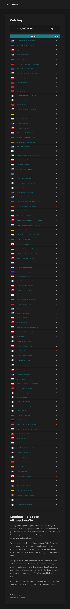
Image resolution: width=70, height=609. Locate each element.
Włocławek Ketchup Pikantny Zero (27, 73)
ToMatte (12, 4)
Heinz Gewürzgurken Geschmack (26, 248)
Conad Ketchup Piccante (24, 504)
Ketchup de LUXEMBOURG (25, 132)
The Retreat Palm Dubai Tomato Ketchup (29, 155)
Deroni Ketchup (21, 379)
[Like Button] (52, 29)
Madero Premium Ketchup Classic (27, 424)
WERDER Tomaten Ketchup (25, 239)
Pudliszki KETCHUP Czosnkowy (26, 332)
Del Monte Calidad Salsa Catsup (26, 95)
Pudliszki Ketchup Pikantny (25, 346)
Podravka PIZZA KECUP (24, 128)
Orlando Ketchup (22, 466)
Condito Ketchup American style (26, 40)
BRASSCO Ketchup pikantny (25, 388)
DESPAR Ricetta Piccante (24, 355)
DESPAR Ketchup (22, 471)
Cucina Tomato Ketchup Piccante (27, 281)
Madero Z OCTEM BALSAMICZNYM (27, 253)
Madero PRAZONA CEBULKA (25, 258)
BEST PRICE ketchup (23, 313)
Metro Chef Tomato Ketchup (25, 45)
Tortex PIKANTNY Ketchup (24, 263)
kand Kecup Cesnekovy (23, 54)
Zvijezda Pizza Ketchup (23, 276)
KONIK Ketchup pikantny (24, 160)
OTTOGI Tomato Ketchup (24, 151)
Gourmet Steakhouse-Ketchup (26, 142)
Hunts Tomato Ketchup (24, 197)
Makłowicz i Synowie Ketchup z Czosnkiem (29, 220)
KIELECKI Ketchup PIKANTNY (25, 169)
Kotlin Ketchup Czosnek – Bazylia (27, 438)
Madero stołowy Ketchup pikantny (27, 299)
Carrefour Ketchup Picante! (25, 462)
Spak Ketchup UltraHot (23, 374)
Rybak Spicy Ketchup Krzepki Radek (27, 383)
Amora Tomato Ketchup (24, 397)
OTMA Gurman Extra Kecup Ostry (26, 109)
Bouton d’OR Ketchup (23, 401)
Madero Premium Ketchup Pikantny (27, 429)
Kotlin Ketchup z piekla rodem (26, 443)
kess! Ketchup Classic (23, 146)
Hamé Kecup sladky (23, 433)
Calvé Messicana (22, 188)
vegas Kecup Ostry (22, 50)
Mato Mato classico (22, 351)
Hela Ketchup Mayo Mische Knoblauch (28, 201)
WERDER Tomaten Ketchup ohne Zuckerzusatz (31, 114)
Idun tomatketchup (22, 174)
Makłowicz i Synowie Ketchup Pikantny (28, 225)
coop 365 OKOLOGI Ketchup (25, 495)
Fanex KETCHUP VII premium (25, 118)
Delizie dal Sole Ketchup (24, 178)
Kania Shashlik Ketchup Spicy (25, 485)
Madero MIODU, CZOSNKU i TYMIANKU (28, 234)
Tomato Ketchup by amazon (25, 59)
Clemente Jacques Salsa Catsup (26, 100)
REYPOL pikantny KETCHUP (25, 285)
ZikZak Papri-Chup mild (24, 215)
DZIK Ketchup (21, 78)
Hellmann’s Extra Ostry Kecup (25, 365)
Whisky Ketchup (22, 104)
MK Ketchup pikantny (23, 164)
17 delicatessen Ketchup (24, 308)
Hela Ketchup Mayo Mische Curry (26, 206)
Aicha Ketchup (21, 87)
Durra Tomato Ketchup (23, 420)
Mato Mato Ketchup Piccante (25, 447)
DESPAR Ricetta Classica (24, 360)
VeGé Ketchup (21, 336)
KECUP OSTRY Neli (22, 123)
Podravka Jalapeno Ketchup (25, 267)
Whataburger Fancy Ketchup (25, 192)
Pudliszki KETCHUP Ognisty (25, 322)
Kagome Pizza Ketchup (24, 476)
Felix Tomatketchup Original (25, 490)
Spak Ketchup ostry (22, 369)
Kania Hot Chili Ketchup (24, 406)
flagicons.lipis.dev (18, 595)
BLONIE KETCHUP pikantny (25, 290)
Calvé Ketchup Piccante (24, 452)
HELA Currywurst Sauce (24, 415)
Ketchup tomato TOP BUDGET (26, 68)
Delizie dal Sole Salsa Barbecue (26, 183)
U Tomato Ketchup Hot (24, 393)
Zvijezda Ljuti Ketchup (23, 272)
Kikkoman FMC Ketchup (24, 244)
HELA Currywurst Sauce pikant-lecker (28, 64)
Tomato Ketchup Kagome (24, 481)
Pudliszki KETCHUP (22, 317)
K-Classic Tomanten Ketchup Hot (27, 137)
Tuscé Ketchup (21, 410)
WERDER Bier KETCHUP (24, 304)
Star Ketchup (21, 91)
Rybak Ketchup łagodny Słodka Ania (27, 327)
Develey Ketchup (22, 457)
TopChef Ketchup (22, 82)
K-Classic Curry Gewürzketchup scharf (28, 230)
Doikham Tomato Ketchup (25, 295)
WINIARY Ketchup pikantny (25, 211)
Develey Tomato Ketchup (24, 341)
